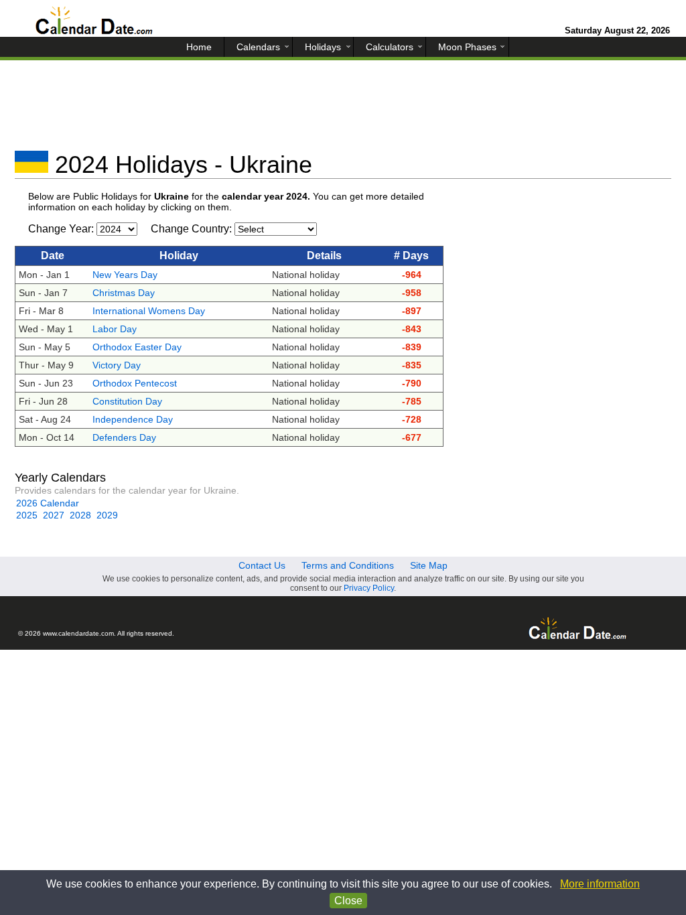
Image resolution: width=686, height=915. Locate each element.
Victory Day (116, 365)
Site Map (429, 565)
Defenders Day (124, 437)
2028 (80, 515)
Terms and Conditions (347, 565)
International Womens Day (148, 310)
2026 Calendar (47, 503)
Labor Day (114, 329)
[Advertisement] (343, 110)
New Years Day (124, 274)
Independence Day (132, 419)
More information (600, 884)
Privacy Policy (369, 588)
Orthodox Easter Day (137, 347)
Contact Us (261, 565)
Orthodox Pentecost (134, 383)
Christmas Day (123, 292)
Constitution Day (127, 401)
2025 (27, 515)
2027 (53, 515)
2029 (107, 515)
